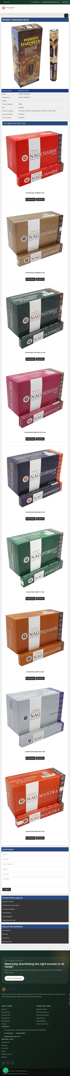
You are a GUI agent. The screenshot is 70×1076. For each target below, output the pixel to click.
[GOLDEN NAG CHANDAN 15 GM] (35, 238)
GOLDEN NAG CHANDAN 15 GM (35, 272)
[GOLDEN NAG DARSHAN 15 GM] (35, 477)
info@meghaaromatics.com (50, 2)
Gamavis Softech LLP (21, 1073)
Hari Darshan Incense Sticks (10, 905)
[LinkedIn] (12, 1063)
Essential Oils (6, 930)
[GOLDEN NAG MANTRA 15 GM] (35, 797)
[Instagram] (8, 1063)
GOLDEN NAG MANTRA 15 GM (35, 831)
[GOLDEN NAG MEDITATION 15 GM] (35, 398)
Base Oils (5, 934)
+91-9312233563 (35, 2)
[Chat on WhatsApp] (5, 1070)
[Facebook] (3, 1063)
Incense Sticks (6, 1012)
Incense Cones (6, 1015)
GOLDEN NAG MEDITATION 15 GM (35, 432)
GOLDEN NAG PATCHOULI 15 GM (35, 352)
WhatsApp (65, 2)
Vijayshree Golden (7, 901)
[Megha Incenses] (8, 8)
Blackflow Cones (6, 1054)
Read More (40, 199)
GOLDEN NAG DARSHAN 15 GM (35, 512)
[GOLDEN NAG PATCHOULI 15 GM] (35, 318)
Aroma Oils (5, 938)
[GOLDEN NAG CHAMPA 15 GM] (35, 158)
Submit (7, 889)
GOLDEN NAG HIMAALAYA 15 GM (35, 751)
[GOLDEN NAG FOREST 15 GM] (35, 557)
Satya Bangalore (7, 916)
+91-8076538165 (20, 1033)
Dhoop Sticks (5, 1018)
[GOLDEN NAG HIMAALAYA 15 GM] (35, 717)
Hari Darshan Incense (42, 1012)
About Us (4, 1009)
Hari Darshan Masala (8, 909)
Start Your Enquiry (14, 978)
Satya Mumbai (6, 913)
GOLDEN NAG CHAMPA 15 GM (35, 193)
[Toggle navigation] (66, 16)
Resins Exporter (7, 941)
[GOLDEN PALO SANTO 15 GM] (35, 637)
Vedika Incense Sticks (8, 920)
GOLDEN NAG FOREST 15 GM (35, 592)
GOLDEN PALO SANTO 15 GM (35, 672)
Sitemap (4, 1024)
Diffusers (4, 1057)
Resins (3, 1051)
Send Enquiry (30, 199)
